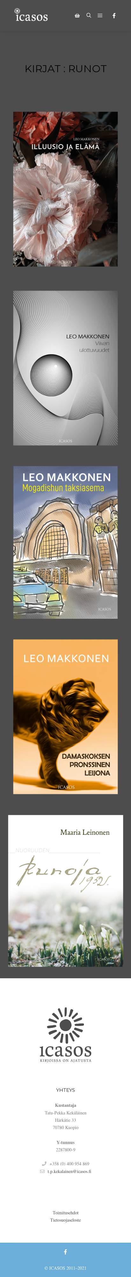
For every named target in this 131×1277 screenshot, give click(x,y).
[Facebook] (114, 15)
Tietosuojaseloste (65, 1220)
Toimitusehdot (66, 1213)
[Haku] (88, 15)
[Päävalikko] (100, 15)
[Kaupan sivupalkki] (77, 15)
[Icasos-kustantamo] (32, 15)
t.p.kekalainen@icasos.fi (69, 1171)
